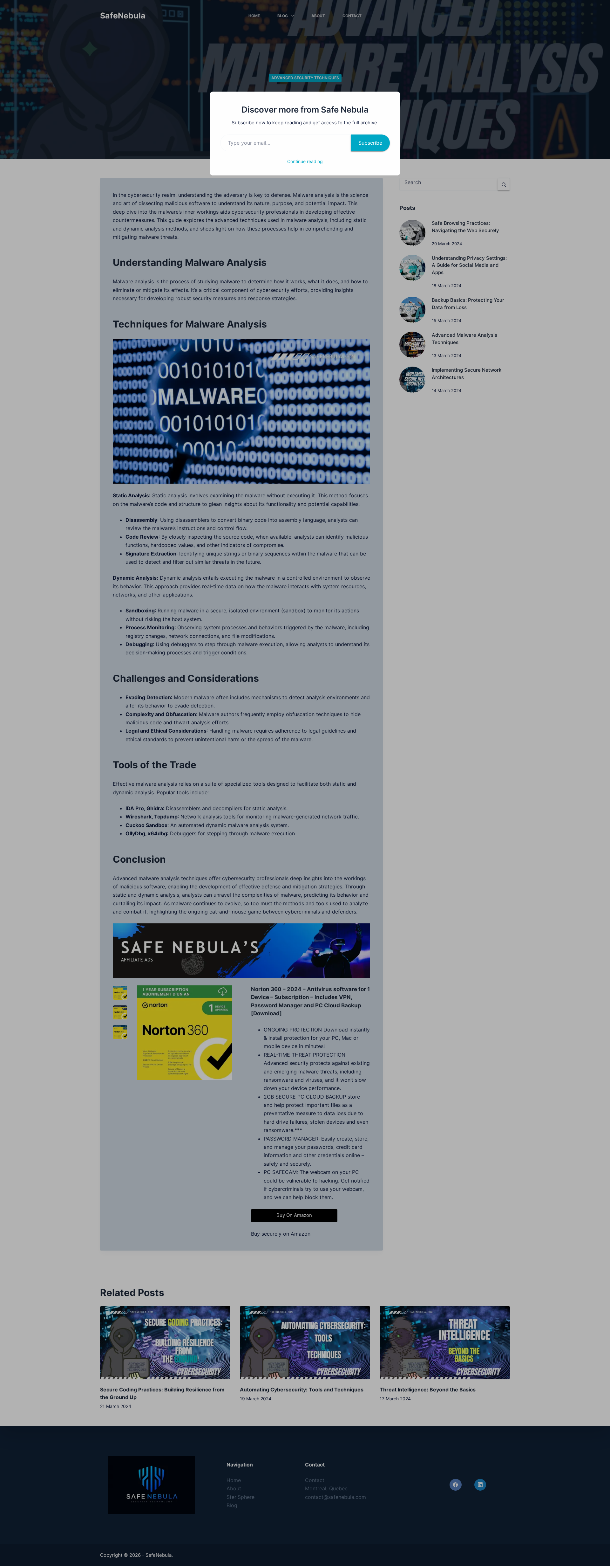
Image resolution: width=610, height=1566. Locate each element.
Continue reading (305, 161)
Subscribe (370, 143)
